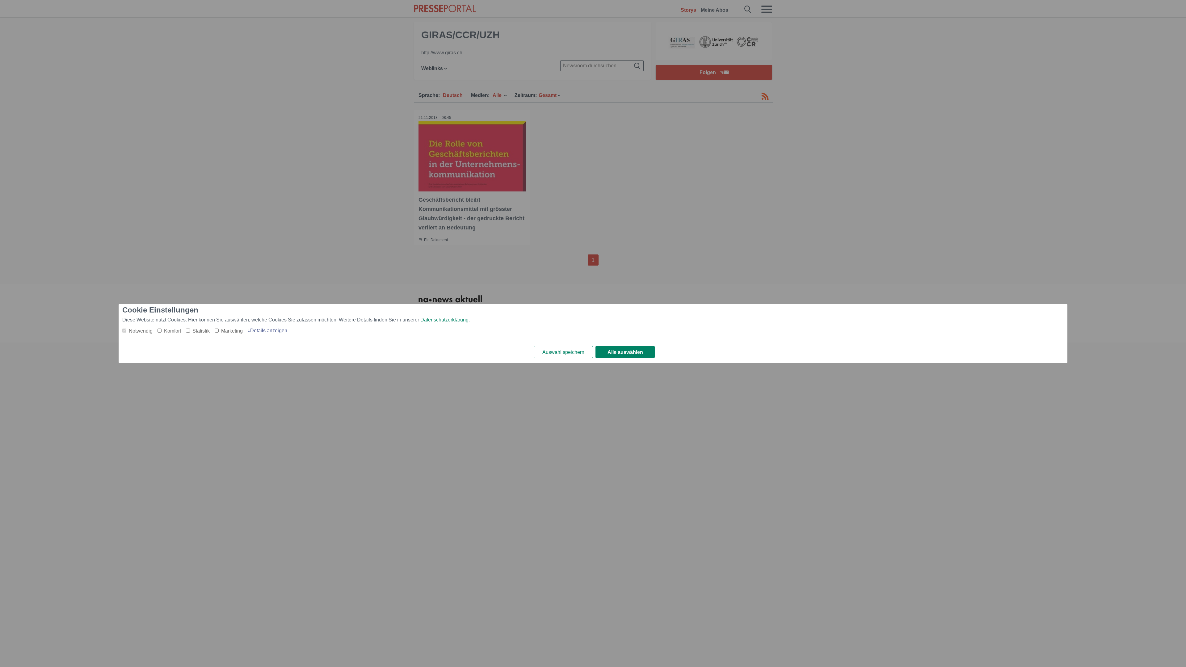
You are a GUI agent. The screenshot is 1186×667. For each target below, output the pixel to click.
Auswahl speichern (563, 352)
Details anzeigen (268, 330)
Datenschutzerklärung (444, 319)
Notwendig (141, 331)
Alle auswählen (625, 352)
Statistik (201, 331)
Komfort (172, 331)
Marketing (232, 331)
